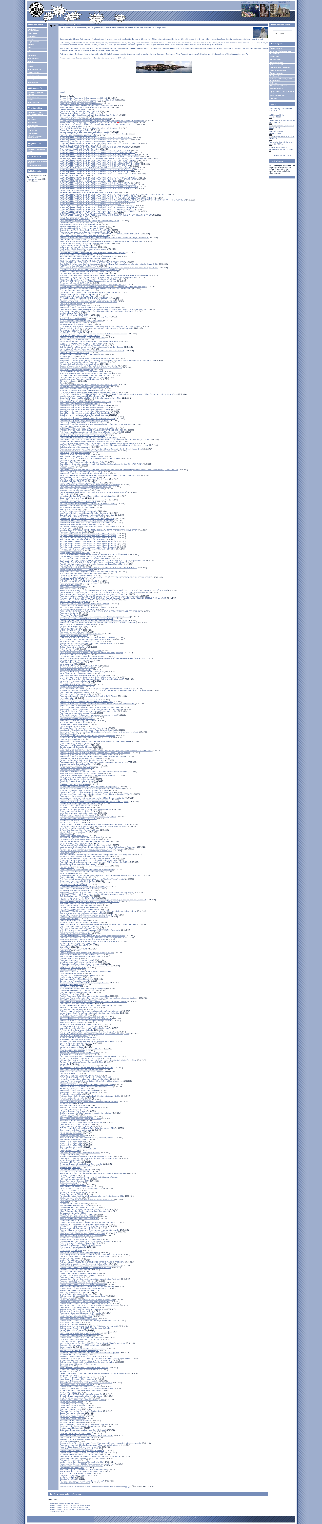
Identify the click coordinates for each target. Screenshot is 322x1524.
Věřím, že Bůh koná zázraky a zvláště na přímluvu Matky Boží (83, 1071)
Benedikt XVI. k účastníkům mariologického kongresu (79, 1351)
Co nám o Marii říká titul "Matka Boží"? (74, 877)
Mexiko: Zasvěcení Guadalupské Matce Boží (76, 768)
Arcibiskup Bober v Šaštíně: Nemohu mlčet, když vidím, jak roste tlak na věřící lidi (90, 1096)
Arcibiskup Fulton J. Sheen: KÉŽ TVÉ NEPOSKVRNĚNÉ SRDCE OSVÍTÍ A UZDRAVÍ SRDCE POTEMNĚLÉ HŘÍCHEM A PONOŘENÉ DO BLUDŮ (114, 590)
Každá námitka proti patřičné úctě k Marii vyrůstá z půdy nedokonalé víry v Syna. (89, 221)
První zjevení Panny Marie (69, 994)
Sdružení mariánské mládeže (70, 1198)
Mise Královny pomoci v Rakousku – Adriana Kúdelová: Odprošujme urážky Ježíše (90, 1254)
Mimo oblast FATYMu (35, 69)
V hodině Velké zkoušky (68, 1083)
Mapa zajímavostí (33, 58)
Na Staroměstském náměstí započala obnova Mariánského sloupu (84, 917)
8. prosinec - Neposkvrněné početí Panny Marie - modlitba (81, 1164)
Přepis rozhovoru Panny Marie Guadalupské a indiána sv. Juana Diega (85, 402)
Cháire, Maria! (65, 947)
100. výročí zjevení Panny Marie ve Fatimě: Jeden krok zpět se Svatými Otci (88, 1032)
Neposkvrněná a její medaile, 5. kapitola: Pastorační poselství (82, 407)
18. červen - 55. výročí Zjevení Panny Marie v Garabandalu (81, 1122)
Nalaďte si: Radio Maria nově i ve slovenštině (76, 1043)
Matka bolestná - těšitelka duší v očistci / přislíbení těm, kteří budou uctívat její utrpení (91, 653)
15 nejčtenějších (33, 82)
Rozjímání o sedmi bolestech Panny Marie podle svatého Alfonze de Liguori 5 (88, 538)
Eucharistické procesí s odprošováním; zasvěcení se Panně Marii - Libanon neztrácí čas (92, 798)
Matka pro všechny (67, 528)
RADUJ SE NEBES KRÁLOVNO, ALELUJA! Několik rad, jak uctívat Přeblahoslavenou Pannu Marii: (96, 688)
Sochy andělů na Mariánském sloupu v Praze (76, 507)
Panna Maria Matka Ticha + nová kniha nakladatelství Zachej (82, 462)
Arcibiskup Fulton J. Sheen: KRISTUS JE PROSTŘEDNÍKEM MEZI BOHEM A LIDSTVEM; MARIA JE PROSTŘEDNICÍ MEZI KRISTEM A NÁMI (113, 598)
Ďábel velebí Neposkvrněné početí (72, 400)
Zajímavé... (31, 66)
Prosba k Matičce (66, 468)
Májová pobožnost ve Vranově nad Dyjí (74, 832)
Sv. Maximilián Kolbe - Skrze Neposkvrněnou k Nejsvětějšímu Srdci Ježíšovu (88, 115)
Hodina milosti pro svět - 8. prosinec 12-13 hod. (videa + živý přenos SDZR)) (87, 519)
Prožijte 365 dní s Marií (68, 649)
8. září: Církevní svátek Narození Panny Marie (77, 668)
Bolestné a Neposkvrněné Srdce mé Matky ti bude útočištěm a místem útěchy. (88, 366)
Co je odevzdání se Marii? (69, 739)
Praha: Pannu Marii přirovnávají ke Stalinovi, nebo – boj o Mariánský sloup (87, 1287)
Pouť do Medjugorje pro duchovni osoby (74, 453)
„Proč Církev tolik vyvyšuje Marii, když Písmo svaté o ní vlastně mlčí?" (86, 1383)
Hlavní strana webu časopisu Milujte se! (37, 162)
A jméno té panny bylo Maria (70, 1168)
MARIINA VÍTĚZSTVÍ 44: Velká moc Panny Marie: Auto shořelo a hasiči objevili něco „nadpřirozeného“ (97, 704)
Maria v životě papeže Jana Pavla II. (73, 836)
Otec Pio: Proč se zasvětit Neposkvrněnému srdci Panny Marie (83, 556)
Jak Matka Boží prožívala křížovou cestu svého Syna (79, 364)
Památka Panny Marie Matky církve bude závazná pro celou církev (84, 996)
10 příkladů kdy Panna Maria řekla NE (73, 949)
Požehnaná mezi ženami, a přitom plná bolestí (77, 719)
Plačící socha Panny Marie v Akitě (72, 1422)
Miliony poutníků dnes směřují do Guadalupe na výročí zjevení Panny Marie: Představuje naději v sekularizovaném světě (104, 275)
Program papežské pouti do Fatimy (72, 1051)
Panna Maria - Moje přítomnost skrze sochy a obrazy (79, 404)
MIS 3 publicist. (33, 125)
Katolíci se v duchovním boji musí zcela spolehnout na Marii (82, 913)
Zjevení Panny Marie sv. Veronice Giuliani (75, 130)
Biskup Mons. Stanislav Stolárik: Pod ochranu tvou (78, 1000)
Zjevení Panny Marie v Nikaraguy (72, 1413)
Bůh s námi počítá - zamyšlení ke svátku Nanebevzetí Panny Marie (84, 107)
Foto (29, 50)
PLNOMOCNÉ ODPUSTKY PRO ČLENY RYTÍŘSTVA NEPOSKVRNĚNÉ (86, 619)
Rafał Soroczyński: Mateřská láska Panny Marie (77, 624)
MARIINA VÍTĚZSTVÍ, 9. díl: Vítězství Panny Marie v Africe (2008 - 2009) (87, 1085)
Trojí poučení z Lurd (67, 698)
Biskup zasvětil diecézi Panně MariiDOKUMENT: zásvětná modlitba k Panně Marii (77, 1214)
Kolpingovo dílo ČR (276, 88)
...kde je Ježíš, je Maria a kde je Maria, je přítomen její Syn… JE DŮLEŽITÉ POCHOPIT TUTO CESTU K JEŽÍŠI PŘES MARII (106, 577)
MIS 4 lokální (32, 128)
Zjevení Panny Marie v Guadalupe (72, 1417)
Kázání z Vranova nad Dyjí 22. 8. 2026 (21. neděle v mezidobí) (71, 1505)
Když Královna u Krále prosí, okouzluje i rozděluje (78, 102)
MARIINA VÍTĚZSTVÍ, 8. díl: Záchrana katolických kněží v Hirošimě (85, 119)
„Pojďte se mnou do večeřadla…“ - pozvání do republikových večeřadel (85, 1113)
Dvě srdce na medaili (67, 460)
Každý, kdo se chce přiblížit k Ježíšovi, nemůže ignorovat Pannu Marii (85, 487)
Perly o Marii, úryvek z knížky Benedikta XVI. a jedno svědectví (83, 1470)
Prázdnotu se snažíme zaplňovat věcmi (74, 785)
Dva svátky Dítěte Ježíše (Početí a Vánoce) (76, 1434)
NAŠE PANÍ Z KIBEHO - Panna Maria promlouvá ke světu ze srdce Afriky (87, 1200)
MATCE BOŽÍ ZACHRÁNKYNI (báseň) (74, 1036)
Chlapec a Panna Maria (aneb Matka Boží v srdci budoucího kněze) (84, 800)
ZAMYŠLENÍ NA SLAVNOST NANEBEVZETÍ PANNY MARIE (82, 436)
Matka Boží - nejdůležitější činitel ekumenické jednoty (79, 260)
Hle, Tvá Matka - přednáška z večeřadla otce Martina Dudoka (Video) (85, 966)
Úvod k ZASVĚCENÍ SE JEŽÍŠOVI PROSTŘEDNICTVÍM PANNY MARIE (87, 792)
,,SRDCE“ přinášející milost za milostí (74, 239)
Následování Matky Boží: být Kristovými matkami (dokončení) (82, 226)
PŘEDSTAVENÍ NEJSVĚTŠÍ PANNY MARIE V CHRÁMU (81, 651)
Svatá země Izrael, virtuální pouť (280, 67)
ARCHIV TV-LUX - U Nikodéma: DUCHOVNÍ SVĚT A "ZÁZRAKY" (84, 1226)
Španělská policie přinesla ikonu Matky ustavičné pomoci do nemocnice (86, 851)
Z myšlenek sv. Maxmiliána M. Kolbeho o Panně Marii (79, 111)
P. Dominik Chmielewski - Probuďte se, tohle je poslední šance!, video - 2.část (88, 711)
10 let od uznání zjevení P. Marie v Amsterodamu (78, 1273)
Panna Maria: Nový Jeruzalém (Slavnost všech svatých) (80, 1334)
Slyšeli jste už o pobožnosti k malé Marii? (75, 553)
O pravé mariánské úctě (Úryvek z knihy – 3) (76, 811)
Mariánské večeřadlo (67, 1477)
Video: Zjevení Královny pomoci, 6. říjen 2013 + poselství (81, 1236)
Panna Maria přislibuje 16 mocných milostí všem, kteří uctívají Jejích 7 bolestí (88, 696)
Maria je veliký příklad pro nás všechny (74, 636)
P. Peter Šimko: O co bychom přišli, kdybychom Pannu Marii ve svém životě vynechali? (92, 679)
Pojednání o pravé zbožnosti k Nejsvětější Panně (78, 1281)
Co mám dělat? (65, 951)
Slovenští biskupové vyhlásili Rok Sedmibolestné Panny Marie (82, 1224)
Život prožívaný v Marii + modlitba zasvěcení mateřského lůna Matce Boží (87, 515)
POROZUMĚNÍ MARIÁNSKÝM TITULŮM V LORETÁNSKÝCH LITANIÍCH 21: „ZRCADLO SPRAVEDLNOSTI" (100, 164)
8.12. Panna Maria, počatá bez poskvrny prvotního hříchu (81, 1471)
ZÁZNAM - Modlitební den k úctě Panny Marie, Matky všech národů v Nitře (87, 1128)
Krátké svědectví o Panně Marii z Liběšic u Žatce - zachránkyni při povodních (88, 438)
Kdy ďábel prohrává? (67, 1298)
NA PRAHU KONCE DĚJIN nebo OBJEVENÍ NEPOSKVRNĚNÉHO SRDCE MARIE (90, 458)
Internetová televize (276, 62)
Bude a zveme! (32, 33)
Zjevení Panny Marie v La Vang (71, 1404)
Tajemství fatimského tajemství (71, 1045)
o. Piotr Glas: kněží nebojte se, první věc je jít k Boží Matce (82, 573)
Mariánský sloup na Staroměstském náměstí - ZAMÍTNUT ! (81, 1024)
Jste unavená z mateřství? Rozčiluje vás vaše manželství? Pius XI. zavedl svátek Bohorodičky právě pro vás (100, 875)
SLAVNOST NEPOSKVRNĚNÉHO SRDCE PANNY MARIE (81, 343)
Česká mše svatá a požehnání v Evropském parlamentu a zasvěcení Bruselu (88, 1056)
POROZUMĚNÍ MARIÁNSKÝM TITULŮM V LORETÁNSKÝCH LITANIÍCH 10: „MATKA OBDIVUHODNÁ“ (98, 196)
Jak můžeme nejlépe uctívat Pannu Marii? (75, 890)
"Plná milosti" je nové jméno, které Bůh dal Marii (77, 881)
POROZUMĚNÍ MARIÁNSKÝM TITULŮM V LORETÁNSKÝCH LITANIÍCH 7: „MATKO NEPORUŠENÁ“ (97, 202)
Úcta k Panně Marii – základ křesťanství (74, 290)
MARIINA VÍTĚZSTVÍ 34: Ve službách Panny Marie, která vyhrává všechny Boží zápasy (92, 756)
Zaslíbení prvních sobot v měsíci (72, 251)
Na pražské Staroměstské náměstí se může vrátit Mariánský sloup (84, 1028)
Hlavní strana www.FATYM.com (33, 29)
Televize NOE (274, 56)
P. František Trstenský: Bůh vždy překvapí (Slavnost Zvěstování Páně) (86, 373)
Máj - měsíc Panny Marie (69, 987)
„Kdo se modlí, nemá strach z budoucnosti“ (76, 1130)
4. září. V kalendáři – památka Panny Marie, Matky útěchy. (81, 321)
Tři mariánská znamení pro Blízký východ (75, 1170)
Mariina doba (64, 1064)
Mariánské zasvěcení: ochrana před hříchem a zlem (79, 922)
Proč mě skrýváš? (66, 494)
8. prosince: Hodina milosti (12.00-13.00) (74, 283)
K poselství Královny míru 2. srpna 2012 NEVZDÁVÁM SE (81, 1356)
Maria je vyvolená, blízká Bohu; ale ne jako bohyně (78, 962)
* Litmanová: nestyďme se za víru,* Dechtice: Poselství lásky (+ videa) (73, 1110)
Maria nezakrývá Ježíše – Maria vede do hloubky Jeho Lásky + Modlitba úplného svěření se (93, 334)
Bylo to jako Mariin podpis (69, 426)
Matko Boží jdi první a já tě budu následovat (76, 805)
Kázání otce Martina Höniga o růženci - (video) (77, 781)
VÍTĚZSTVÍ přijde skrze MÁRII (71, 126)
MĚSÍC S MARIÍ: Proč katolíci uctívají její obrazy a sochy (81, 472)
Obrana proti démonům (68, 1221)
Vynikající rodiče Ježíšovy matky (72, 1098)
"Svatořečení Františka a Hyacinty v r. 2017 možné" (79, 1066)
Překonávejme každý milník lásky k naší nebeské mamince (81, 456)
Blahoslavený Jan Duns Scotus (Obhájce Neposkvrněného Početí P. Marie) (87, 526)
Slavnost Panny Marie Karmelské (72, 339)
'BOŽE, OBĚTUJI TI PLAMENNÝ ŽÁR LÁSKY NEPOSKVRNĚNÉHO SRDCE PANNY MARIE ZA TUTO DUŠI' (100, 611)
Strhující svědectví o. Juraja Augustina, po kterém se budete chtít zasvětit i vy (88, 572)
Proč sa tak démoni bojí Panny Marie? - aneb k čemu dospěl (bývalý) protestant (89, 1102)
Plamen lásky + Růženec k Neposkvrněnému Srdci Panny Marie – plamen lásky (89, 341)
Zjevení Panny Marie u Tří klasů (71, 1194)
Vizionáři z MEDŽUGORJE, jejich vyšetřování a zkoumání (81, 1394)
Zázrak (62, 383)
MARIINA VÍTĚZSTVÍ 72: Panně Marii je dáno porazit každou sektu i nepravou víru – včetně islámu (96, 424)
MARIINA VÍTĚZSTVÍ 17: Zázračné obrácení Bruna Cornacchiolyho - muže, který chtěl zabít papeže (96, 892)
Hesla (29, 53)
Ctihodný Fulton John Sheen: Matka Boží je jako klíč (79, 294)
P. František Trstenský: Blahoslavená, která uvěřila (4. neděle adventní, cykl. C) (89, 392)
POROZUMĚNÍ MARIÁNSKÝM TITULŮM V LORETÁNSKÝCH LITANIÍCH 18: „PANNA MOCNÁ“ (95, 172)
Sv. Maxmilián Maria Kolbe (69, 330)
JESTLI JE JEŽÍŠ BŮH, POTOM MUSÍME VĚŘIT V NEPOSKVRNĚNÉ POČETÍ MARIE (92, 262)
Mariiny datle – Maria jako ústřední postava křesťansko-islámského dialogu (87, 915)
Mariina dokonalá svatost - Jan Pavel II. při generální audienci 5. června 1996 (78, 1376)
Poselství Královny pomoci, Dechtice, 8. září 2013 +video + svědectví (85, 1241)
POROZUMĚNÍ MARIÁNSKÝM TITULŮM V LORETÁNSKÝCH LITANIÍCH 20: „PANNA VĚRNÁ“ (95, 166)
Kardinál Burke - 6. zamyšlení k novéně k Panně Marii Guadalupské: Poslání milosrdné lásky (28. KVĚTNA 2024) (101, 464)
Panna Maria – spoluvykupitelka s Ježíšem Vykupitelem (80, 1070)
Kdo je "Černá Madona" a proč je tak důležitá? (76, 1117)
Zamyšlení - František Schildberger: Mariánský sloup (79, 907)
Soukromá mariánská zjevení (70, 1409)
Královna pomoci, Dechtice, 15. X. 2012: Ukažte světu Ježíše (82, 1337)
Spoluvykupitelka (66, 1347)
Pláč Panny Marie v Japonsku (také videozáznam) (78, 928)
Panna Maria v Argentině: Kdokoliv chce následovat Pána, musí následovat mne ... (90, 1445)
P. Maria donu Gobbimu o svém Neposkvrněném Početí (80, 700)
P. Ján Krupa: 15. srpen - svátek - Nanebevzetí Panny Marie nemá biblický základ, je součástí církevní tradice (100, 326)
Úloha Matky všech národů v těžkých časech (76, 779)
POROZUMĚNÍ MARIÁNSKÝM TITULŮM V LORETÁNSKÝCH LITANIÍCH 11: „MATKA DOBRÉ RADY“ (97, 189)
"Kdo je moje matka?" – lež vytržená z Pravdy (76, 255)
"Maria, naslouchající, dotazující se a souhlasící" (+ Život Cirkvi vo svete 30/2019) (90, 902)
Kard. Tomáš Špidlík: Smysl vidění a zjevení (76, 1385)
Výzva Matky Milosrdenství (70, 1271)
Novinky (30, 117)
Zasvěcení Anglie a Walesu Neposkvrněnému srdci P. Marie (81, 1062)
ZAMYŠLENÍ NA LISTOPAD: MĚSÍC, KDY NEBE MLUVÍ (81, 422)
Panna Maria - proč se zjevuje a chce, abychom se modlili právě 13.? (85, 232)
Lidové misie (32, 55)
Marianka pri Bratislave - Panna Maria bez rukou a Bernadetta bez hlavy (86, 1005)
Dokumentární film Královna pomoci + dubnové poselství (80, 1426)
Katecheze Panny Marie (68, 509)
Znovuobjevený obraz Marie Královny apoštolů (76, 222)
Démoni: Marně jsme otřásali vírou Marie (74, 692)
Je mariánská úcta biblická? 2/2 (71, 822)
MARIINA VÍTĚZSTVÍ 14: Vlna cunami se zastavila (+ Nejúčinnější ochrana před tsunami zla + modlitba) (98, 911)
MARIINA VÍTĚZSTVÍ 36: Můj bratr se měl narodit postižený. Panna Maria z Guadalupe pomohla (95, 753)
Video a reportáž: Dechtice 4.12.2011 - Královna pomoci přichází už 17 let (86, 1464)
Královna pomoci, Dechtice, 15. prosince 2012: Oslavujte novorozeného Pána (88, 1321)
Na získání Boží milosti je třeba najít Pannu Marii (78, 477)
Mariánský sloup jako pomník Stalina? (74, 1192)
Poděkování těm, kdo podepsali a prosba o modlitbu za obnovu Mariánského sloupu (90, 1011)
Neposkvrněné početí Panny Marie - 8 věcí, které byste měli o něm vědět (86, 522)
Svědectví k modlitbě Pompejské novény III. (76, 505)
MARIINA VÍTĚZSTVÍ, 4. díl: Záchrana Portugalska (79, 1092)
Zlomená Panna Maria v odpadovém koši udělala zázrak (80, 804)
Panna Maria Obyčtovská (69, 613)
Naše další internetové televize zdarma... (35, 136)
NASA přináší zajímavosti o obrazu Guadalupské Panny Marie (82, 939)
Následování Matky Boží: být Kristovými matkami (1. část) (81, 228)
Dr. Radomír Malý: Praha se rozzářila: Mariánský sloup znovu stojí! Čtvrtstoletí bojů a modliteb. (94, 824)
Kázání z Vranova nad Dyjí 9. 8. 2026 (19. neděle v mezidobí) (71, 1509)
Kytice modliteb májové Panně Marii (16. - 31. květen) (79, 149)
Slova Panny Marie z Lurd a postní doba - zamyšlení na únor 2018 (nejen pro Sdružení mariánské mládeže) (99, 998)
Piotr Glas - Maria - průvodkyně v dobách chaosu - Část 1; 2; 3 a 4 (84, 479)
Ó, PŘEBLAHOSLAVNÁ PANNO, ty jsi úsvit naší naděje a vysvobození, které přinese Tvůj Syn (95, 617)
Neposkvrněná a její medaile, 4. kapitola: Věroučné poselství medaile (85, 409)
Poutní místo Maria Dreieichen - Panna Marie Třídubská (80, 955)
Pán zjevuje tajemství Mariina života (73, 968)
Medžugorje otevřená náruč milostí (72, 1136)
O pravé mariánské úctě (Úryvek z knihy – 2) (76, 743)
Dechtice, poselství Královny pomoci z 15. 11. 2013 (78, 1228)
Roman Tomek (68, 1486)
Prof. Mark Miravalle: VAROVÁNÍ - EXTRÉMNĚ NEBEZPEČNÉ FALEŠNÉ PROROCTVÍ (92, 1262)
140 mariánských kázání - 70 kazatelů (74, 1204)
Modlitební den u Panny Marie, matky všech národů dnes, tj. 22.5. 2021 (86, 738)
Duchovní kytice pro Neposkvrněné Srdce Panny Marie (80, 839)
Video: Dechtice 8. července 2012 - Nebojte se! (77, 1379)
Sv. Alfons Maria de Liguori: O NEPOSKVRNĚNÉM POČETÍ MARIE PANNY (88, 504)
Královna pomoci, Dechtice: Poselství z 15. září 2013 (79, 1239)
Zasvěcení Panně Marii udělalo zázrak (74, 981)
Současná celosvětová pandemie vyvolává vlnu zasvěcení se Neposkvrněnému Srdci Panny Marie (96, 855)
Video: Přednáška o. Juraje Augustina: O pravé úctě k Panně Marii (84, 1424)
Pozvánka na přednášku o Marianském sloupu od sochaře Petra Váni (85, 375)
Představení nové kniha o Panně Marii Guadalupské (79, 1075)
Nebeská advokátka (67, 868)
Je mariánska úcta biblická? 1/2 (71, 821)
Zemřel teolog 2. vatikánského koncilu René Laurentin (79, 1026)
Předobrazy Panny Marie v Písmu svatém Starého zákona (81, 1411)
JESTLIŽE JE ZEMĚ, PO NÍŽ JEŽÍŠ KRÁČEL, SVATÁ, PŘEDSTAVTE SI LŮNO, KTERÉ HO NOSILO (98, 124)
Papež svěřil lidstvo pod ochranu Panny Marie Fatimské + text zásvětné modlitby (89, 1230)
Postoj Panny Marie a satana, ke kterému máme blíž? (79, 926)
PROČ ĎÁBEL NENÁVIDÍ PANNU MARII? (75, 673)
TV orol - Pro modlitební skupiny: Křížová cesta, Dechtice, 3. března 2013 (87, 1300)
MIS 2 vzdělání (32, 122)
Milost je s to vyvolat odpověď (71, 1324)
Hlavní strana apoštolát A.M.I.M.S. (35, 93)
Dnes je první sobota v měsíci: (71, 304)
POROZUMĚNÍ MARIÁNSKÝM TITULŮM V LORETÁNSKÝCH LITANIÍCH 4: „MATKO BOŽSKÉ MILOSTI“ (98, 211)
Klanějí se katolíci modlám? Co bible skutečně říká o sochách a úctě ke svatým (89, 192)
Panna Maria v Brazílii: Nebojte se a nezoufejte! (77, 1307)
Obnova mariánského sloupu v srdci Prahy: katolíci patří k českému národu (87, 860)
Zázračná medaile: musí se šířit (71, 645)
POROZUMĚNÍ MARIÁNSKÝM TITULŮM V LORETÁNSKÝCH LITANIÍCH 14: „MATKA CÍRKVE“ (95, 183)
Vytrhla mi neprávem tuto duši (71, 985)
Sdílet (62, 92)
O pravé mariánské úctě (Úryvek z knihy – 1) (76, 605)
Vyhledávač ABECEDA (277, 95)
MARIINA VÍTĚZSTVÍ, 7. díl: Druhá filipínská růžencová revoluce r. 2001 (86, 1087)
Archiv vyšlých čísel (34, 165)
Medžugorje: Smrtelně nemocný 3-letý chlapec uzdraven (80, 1454)
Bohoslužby (32, 36)
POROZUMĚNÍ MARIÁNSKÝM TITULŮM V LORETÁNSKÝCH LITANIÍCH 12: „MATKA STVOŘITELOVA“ (98, 187)
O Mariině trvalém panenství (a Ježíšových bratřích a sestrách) (83, 887)
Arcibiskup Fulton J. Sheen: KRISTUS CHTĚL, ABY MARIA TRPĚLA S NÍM (87, 549)
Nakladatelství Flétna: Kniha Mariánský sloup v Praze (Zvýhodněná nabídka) (88, 730)
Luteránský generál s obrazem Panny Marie (75, 764)
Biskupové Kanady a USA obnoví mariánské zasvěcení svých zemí (84, 841)
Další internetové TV (276, 65)
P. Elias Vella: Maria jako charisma (73, 722)
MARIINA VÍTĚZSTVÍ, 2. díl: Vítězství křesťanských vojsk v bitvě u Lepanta (88, 307)
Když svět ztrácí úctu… (68, 381)
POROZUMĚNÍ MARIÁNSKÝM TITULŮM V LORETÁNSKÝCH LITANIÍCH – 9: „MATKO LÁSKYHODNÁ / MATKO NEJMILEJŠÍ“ (106, 198)
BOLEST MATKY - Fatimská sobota (73, 319)
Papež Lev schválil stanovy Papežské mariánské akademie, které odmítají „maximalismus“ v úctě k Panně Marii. (101, 241)
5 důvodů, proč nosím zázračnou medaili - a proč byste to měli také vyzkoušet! (88, 787)
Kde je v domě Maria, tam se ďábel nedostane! (77, 1004)
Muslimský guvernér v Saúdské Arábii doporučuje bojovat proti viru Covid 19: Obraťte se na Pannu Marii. (98, 847)
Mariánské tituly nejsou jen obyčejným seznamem (78, 145)
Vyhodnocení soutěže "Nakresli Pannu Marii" (76, 1166)
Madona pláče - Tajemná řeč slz (71, 1237)
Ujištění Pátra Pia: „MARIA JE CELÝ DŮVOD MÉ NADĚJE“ (81, 372)
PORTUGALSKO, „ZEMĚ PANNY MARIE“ (75, 1054)
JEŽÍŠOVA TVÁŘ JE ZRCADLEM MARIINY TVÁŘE (79, 266)
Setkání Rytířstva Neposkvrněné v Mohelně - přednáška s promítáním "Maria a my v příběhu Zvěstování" (98, 924)
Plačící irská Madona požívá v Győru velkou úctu (78, 609)
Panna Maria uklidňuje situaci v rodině (73, 322)
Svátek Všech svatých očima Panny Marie (75, 306)
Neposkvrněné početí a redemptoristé (73, 885)
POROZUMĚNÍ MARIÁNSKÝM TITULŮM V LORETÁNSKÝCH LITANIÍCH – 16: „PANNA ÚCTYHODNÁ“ (98, 177)
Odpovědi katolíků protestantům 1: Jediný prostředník (79, 1381)
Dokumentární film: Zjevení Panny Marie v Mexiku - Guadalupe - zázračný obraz (89, 279)
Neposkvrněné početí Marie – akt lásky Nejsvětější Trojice (81, 524)
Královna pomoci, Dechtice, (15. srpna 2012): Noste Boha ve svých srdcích (87, 1362)
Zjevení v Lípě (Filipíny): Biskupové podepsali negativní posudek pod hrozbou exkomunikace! (94, 1373)
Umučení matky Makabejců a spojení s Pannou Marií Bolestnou (83, 362)
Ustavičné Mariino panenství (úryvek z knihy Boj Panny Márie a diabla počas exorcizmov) (92, 936)
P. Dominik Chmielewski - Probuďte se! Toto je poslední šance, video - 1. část (88, 715)
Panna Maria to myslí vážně (70, 1277)
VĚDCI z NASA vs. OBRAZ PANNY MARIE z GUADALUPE (82, 517)
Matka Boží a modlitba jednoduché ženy (74, 828)
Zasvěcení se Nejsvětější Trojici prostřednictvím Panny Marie (82, 760)
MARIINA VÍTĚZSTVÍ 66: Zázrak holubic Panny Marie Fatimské (83, 473)
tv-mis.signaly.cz (32, 178)
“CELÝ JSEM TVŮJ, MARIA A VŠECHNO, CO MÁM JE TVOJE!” (84, 607)
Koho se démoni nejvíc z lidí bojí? (72, 632)
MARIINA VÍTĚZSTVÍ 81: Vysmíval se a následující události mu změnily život (88, 302)
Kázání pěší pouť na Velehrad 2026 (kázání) (65, 1503)
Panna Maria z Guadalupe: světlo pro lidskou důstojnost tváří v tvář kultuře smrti (89, 1158)
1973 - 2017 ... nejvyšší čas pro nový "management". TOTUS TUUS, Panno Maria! (90, 930)
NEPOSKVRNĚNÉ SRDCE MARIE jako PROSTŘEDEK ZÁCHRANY (85, 558)
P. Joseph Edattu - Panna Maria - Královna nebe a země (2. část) (83, 98)
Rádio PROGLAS (275, 59)
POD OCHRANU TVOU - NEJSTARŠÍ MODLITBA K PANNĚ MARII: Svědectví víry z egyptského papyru (98, 168)
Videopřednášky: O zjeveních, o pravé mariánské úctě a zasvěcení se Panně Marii (90, 1279)
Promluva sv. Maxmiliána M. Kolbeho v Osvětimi (77, 113)
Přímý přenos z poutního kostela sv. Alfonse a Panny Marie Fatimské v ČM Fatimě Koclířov (93, 1002)
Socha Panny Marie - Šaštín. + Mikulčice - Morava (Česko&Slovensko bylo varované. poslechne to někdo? (99, 732)
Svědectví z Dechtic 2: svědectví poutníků (75, 1439)
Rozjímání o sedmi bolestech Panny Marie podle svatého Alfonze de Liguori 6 (88, 536)
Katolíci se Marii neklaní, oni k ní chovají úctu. (77, 1437)
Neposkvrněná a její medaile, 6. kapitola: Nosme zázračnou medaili (84, 406)
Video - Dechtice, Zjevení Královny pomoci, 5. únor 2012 (80, 1447)
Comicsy (30, 99)
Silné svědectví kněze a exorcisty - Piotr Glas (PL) (78, 819)
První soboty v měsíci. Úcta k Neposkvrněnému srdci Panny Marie (84, 317)
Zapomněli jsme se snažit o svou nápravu (75, 1270)
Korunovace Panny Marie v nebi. (72, 175)
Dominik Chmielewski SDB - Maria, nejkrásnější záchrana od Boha (84, 500)
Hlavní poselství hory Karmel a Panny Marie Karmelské (80, 336)
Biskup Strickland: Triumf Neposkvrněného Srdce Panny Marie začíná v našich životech (92, 351)
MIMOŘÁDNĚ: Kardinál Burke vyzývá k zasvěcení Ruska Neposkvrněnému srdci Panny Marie (94, 1034)
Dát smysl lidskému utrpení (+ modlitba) (74, 777)
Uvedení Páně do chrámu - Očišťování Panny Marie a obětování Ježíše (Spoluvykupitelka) (93, 253)
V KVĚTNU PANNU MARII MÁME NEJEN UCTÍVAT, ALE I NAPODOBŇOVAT (88, 600)
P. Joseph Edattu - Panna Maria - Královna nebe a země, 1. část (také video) (88, 100)
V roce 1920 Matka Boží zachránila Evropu (75, 670)
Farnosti (30, 39)
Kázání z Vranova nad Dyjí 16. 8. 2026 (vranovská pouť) (69, 1507)
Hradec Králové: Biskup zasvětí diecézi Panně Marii (79, 1217)
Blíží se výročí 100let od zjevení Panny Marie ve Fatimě (80, 1119)
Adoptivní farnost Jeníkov (278, 86)
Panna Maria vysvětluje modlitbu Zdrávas (75, 745)
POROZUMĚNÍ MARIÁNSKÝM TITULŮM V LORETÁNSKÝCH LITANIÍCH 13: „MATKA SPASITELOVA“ (98, 185)
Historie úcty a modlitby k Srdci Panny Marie (76, 575)
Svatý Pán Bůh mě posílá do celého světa (75, 1398)
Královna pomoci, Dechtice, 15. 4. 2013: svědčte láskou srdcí (82, 1285)
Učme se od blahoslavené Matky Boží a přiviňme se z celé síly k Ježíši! (86, 953)
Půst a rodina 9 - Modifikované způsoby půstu (76, 370)
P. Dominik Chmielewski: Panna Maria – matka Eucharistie (81, 390)
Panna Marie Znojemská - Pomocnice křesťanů (77, 960)
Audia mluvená (32, 133)
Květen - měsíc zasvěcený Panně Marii (74, 219)
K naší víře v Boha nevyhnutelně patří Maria (76, 1317)
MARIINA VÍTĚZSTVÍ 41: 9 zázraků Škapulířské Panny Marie (82, 338)
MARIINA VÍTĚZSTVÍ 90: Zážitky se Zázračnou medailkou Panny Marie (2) (87, 181)
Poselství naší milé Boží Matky (71, 1121)
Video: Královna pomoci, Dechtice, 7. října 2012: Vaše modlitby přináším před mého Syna (92, 1343)
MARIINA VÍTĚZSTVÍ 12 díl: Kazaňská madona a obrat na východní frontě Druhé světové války (95, 741)
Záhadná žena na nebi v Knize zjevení (74, 724)
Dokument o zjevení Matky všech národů (75, 843)
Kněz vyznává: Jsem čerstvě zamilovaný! (75, 1311)
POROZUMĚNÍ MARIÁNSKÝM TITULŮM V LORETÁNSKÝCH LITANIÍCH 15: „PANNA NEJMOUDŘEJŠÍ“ (98, 179)
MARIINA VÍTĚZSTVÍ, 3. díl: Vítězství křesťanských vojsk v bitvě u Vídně (87, 428)
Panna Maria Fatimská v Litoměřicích (73, 1022)
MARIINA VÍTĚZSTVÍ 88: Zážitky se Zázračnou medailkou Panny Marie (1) (87, 213)
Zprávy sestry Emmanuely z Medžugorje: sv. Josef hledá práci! (83, 1430)
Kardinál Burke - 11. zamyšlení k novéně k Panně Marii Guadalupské (85, 411)
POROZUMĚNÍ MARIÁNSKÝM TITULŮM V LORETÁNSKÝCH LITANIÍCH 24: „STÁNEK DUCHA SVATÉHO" (99, 156)
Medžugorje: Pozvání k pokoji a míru (73, 1354)
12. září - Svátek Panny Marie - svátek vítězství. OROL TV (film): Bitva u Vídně (77, 1250)
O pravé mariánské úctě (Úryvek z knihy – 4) (76, 1126)
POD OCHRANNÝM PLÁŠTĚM (71, 566)
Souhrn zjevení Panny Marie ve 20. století (75, 1483)
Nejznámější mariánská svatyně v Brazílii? (75, 1205)
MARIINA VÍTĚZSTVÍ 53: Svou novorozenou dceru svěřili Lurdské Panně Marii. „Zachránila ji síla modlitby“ (99, 622)
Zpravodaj (31, 44)
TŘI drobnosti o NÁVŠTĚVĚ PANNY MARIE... (77, 685)
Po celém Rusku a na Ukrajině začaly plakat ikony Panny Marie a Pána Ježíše (89, 941)
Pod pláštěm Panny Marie (69, 466)
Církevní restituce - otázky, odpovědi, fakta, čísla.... (282, 92)
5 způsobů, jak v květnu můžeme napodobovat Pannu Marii (81, 483)
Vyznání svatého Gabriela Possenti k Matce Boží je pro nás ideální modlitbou (88, 496)
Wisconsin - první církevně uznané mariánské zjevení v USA (82, 1481)
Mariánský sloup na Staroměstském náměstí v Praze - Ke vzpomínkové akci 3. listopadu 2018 (79, 944)
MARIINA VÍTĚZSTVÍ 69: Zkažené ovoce (75, 455)
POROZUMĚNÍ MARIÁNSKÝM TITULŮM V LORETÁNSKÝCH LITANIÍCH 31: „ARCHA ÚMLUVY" (96, 138)
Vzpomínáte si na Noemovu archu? (72, 117)
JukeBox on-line (275, 76)
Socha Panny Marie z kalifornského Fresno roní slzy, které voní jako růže (86, 1138)
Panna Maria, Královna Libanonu (71, 796)
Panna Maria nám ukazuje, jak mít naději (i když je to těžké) (82, 489)
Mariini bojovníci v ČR (68, 664)
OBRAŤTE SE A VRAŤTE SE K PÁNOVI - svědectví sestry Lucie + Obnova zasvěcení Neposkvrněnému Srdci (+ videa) (104, 445)
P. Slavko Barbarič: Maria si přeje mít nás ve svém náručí (81, 964)
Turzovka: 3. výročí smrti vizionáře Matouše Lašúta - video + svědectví (86, 1256)
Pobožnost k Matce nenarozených (72, 532)
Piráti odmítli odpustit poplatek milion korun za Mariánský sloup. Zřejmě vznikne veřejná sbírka (94, 862)
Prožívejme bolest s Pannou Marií (72, 662)
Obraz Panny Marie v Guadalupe (72, 1341)
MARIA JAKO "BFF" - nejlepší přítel (73, 705)
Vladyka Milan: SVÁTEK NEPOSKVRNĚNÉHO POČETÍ (80, 641)
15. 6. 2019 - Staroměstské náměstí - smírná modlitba (79, 909)
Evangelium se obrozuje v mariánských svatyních (78, 1432)
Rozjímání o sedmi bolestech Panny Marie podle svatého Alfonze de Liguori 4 (88, 541)
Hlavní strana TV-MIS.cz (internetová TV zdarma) (36, 113)
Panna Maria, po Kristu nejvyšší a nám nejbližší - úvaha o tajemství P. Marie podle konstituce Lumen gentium (100, 596)
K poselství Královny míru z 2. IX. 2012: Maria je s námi (80, 1345)
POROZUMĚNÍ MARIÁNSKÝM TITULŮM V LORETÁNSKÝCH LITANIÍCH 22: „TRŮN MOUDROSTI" (96, 162)
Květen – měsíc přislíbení (69, 919)
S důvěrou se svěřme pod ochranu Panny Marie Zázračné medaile (84, 415)
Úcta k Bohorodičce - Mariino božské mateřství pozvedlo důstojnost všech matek (89, 707)
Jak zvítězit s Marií (67, 1104)
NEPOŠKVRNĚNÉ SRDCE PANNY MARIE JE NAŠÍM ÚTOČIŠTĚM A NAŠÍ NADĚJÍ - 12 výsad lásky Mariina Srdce (102, 560)
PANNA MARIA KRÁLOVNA (70, 726)
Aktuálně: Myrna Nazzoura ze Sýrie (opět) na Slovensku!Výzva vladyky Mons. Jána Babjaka (80, 1246)
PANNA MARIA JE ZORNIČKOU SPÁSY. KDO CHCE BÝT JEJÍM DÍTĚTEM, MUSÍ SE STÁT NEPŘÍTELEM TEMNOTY (104, 592)
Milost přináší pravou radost (70, 1322)
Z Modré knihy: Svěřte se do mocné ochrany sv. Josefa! (80, 758)
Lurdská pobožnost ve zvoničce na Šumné (75, 245)
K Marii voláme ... (66, 834)
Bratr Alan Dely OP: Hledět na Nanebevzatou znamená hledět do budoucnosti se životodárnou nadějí (96, 328)
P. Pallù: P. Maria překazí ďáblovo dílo (74, 1015)
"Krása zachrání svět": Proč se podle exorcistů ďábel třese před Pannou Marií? (88, 451)
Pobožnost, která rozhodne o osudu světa (75, 490)
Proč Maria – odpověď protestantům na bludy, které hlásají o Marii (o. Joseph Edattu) (91, 432)
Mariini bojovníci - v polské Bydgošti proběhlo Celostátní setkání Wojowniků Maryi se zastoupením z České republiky (102, 658)
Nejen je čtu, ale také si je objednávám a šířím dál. (278, 148)
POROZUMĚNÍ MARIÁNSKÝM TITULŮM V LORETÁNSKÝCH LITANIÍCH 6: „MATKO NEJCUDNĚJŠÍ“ (97, 207)
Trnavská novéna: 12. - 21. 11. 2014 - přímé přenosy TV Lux (82, 1188)
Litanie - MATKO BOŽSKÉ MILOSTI (73, 1185)
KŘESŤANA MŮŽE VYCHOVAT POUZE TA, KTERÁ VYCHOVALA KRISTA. (87, 638)
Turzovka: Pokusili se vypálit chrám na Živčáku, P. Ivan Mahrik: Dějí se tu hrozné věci (91, 1081)
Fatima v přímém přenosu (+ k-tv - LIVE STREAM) (78, 898)
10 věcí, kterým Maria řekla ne (71, 977)
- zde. (118, 58)
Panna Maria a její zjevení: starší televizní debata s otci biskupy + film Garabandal (90, 1456)
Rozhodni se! (64, 1371)
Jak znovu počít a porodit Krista (71, 1009)
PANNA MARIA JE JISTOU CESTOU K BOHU (77, 570)
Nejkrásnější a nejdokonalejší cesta (73, 1139)
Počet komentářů (106, 1486)
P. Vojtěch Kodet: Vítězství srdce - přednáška (76, 1030)
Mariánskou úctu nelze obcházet (71, 1047)
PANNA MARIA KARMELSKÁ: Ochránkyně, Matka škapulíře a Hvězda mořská (89, 128)
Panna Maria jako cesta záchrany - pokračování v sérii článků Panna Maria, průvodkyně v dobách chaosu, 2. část (101, 449)
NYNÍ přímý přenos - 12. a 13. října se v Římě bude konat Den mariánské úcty (88, 1232)
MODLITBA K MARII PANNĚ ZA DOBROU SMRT (78, 502)
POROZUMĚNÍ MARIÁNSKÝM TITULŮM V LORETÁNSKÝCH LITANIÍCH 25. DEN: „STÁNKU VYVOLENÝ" (99, 155)
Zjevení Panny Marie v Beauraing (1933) (74, 1181)
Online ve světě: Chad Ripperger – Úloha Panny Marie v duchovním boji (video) (88, 385)
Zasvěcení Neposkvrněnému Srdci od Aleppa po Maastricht (81, 1049)
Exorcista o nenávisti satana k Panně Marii (75, 992)
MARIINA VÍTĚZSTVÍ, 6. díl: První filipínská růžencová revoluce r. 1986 (86, 702)
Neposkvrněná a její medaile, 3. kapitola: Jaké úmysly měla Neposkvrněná (87, 417)
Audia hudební (32, 130)
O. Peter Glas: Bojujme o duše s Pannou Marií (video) (79, 830)
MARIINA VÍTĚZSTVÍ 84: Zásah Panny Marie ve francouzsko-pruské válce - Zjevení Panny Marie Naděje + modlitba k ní (104, 238)
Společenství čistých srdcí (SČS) (280, 51)
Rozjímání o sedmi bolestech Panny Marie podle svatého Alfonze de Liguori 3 (88, 543)
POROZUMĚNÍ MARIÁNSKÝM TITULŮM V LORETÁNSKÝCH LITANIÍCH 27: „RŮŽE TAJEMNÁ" (95, 151)
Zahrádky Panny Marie (68, 970)
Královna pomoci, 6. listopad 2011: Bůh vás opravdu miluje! (81, 1466)
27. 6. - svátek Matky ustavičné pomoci (74, 1171)
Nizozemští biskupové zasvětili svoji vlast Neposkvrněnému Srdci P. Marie (87, 1041)
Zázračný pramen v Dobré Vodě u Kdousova (76, 747)
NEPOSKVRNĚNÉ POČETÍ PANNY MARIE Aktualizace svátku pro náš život (88, 281)
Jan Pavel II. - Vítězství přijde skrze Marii (75, 807)
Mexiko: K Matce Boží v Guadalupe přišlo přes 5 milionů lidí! (82, 1462)
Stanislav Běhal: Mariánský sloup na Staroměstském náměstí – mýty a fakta (88, 817)
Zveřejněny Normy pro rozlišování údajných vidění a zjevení (82, 1396)
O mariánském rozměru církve (71, 1094)
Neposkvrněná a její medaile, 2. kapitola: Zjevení (77, 296)
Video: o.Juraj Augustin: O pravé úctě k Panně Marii (79, 1219)
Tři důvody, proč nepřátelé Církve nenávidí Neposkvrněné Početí (83, 273)
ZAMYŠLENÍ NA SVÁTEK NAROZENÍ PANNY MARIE (80, 666)
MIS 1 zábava (32, 119)
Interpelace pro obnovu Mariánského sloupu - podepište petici (82, 1017)
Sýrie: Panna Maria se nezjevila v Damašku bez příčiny (80, 1253)
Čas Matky (64, 1202)
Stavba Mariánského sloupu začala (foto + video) (77, 864)
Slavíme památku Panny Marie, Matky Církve (76, 979)
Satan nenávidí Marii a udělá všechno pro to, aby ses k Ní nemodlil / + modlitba (89, 256)
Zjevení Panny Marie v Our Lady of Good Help (76, 1407)
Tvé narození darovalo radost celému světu (75, 1100)
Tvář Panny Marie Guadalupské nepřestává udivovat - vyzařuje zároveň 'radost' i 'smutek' (92, 879)
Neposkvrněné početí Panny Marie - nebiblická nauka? (79, 379)
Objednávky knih (33, 102)
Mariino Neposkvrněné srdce (70, 1160)
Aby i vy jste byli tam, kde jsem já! (72, 1105)
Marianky (30, 61)
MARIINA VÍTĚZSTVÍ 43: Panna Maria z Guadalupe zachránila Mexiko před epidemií (91, 709)
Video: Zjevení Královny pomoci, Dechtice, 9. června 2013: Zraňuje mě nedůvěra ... (90, 1266)
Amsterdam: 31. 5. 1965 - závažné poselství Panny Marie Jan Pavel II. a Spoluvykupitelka (93, 1173)
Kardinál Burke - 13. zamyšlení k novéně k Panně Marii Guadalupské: (85, 413)
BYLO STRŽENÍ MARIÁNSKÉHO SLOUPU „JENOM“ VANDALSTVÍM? (86, 1019)
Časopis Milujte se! (276, 48)
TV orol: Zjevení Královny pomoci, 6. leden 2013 (77, 1315)
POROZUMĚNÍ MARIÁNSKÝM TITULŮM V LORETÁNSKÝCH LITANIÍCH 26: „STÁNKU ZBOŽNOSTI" (97, 153)
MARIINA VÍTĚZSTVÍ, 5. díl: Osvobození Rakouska (79, 1090)
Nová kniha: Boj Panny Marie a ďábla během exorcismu (80, 1153)
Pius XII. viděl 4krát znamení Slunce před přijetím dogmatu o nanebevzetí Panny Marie (91, 564)
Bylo (29, 47)
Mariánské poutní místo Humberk (72, 687)
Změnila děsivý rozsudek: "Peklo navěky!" (75, 896)
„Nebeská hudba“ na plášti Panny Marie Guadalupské (79, 766)
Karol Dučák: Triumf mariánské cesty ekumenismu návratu (81, 871)
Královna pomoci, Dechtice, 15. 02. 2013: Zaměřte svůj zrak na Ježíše (85, 1304)
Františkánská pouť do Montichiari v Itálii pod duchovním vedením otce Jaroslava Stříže (92, 1196)
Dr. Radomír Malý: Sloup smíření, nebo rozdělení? (78, 815)
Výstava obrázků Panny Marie (71, 1162)
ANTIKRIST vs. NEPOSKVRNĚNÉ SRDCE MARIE (78, 581)
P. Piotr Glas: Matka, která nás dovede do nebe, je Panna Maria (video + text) (88, 677)
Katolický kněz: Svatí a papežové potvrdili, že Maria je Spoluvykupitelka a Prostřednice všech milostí (97, 206)
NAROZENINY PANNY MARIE (71, 332)
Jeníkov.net (273, 83)
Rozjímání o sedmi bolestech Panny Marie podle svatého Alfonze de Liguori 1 (88, 547)
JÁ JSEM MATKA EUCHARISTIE (72, 579)
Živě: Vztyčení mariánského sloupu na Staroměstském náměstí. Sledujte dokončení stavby (93, 826)
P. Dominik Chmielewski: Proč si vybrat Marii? (76, 749)
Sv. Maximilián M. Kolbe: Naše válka (73, 626)
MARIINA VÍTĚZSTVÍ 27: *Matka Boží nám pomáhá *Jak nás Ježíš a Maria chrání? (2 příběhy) (94, 802)
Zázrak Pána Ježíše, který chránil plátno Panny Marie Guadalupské (84, 387)
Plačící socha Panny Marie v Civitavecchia (75, 1420)
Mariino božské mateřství (69, 873)
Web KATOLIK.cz (275, 54)
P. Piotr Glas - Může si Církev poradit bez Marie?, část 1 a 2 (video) (84, 604)
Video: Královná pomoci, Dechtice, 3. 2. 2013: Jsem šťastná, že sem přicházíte (89, 1305)
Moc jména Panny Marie (68, 313)
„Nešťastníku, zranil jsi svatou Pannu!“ (74, 647)
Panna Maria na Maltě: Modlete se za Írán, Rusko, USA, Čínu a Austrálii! (86, 1436)
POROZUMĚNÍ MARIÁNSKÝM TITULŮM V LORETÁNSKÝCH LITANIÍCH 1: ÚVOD (90, 204)
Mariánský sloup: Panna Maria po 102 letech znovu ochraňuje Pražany (85, 809)
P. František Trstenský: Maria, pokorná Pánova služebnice (81, 883)
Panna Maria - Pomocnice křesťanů (73, 587)
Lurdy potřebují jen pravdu (69, 1154)
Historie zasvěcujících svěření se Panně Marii (76, 190)
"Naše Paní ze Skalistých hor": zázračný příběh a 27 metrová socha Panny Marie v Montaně (93, 772)
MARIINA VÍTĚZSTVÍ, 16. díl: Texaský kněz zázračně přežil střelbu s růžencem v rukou (92, 894)
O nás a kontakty (33, 75)
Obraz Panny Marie (67, 853)
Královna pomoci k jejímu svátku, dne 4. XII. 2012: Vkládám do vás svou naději (89, 1326)
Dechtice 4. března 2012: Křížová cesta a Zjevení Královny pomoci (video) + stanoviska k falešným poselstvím (100, 1443)
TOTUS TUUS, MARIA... (69, 1190)
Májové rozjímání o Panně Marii (71, 1132)
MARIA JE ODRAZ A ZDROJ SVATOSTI (74, 353)
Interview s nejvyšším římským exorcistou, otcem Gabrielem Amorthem (86, 1156)
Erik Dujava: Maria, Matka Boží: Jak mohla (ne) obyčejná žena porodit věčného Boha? (91, 788)
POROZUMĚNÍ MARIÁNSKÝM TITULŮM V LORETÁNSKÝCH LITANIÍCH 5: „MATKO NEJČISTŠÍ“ (96, 209)
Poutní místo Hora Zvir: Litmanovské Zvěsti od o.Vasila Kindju (82, 1234)
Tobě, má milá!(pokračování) (70, 1460)
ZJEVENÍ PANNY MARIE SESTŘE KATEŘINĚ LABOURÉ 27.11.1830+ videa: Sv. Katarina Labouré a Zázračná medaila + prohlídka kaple (85, 1078)
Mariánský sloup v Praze (69, 1258)
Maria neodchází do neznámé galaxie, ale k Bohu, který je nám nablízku (86, 1360)
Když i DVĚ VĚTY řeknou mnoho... (73, 683)
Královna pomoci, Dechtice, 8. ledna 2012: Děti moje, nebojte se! (83, 1453)
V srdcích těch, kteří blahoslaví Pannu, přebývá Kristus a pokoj (83, 249)
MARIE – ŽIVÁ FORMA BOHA (71, 630)
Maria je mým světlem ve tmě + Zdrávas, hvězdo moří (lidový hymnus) (86, 434)
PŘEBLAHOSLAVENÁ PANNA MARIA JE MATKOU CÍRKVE (82, 345)
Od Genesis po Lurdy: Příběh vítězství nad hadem (78, 136)
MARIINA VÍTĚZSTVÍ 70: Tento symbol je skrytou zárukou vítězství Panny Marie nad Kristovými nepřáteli (98, 277)
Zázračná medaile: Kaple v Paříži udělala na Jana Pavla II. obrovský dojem (87, 300)
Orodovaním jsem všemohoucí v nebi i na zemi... (78, 990)
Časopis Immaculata (276, 73)
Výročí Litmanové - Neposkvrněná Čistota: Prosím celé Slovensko (84, 1368)
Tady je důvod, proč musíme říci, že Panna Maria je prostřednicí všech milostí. (88, 292)
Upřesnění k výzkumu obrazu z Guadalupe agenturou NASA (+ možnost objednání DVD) (92, 938)
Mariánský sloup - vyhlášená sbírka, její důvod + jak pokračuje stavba (85, 856)
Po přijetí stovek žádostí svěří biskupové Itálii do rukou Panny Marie (85, 845)
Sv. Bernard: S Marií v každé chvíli (73, 1088)
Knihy (29, 64)
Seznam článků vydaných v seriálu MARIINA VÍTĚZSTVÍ (81, 838)
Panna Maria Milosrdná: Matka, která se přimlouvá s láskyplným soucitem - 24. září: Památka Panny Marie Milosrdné (103, 309)
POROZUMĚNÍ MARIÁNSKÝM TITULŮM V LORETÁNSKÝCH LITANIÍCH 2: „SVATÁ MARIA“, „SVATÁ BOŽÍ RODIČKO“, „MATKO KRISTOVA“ (112, 194)
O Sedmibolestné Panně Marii (71, 551)
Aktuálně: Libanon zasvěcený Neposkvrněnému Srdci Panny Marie (84, 1264)
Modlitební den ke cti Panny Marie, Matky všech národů (80, 1390)
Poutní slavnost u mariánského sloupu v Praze (77, 713)
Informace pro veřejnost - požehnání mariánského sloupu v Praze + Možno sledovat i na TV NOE (95, 794)
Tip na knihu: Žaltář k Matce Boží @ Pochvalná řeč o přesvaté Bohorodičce (87, 736)
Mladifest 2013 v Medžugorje (70, 1260)
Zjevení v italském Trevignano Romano (74, 783)
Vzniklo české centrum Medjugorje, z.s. (74, 602)
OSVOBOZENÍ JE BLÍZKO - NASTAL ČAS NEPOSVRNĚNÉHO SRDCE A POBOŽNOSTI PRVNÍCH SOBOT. (100, 234)
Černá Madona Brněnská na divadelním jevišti (76, 1449)
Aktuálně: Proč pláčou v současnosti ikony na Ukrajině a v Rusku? (84, 1209)
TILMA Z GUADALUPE (68, 1073)
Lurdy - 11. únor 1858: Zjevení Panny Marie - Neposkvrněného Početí (85, 243)
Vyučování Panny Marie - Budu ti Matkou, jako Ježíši (79, 1107)
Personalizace (32, 80)
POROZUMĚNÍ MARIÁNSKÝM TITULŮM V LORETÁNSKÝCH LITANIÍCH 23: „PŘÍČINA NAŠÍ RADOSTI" (98, 160)
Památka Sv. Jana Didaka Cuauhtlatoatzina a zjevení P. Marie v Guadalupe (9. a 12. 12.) (92, 285)
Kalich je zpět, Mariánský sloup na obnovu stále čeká (79, 905)
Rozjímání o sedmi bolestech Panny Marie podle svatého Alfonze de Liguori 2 (88, 545)
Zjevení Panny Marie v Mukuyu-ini (72, 1405)
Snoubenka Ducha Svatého (70, 585)
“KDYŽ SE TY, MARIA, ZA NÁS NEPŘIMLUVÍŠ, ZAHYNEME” (82, 539)
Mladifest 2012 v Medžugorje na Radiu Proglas (77, 1336)
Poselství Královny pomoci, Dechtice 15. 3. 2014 (78, 1207)
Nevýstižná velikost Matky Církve (72, 1468)
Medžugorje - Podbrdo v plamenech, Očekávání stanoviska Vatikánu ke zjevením (89, 1353)
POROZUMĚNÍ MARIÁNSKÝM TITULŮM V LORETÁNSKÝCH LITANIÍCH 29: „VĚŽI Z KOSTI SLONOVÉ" (98, 143)
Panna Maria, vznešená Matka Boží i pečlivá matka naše (81, 389)
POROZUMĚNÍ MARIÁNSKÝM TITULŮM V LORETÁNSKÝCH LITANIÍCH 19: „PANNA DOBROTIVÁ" (97, 170)
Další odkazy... (274, 98)
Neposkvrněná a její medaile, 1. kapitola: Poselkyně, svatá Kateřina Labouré (87, 419)
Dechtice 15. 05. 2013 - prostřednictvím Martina (77, 1275)
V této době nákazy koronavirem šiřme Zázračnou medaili (81, 773)
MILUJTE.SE (284, 2)
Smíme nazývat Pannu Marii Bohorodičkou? (76, 934)
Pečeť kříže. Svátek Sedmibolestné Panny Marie (77, 1243)
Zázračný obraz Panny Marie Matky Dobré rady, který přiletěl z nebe (84, 983)
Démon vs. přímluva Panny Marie (72, 498)
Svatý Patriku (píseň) (57, 1511)
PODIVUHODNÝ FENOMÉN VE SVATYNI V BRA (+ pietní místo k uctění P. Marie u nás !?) (78, 1038)
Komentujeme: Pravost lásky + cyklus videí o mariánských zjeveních (85, 1302)
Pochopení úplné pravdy (68, 1175)
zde (40, 175)
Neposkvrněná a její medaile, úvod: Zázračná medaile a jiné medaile (84, 421)
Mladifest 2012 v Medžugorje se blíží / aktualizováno (79, 1370)
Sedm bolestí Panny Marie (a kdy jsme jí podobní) (78, 721)
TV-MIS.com (258, 2)
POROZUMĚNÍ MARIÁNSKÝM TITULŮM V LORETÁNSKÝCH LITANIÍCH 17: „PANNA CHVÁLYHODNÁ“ (98, 173)
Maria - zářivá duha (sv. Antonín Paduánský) (76, 1294)
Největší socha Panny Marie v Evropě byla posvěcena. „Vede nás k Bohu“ (87, 106)
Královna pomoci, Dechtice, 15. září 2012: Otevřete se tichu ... (83, 1349)
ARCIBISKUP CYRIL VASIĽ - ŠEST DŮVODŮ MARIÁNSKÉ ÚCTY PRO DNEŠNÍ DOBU (92, 430)
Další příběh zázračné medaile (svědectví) (75, 932)
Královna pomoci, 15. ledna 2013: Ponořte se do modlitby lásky (83, 1309)
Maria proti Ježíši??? (67, 356)
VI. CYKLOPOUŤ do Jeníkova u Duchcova (75, 1473)
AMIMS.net (245, 2)
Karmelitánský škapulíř (68, 734)
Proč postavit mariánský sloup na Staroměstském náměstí (81, 904)
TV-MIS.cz (271, 2)
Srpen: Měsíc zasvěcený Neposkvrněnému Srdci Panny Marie (82, 675)
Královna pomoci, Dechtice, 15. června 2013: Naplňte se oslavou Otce (85, 1268)
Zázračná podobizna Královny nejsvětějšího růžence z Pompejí (83, 377)
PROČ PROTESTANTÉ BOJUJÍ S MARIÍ (75, 315)
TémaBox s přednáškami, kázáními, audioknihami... (281, 79)
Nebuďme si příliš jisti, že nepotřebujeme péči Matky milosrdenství (84, 513)
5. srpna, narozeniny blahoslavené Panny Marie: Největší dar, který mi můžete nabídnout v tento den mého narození (102, 121)
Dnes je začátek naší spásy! (70, 1147)
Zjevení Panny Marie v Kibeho (71, 1402)
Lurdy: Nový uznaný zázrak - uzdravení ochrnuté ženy (79, 1339)
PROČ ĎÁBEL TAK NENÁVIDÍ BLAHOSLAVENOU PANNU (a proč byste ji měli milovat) (92, 562)
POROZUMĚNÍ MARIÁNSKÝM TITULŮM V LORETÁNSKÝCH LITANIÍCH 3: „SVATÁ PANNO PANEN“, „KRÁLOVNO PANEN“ (106, 215)
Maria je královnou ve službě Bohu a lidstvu (76, 324)
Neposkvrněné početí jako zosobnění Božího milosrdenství (81, 396)
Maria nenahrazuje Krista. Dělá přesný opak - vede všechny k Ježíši (85, 132)
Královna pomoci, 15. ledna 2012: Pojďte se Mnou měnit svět (82, 1451)
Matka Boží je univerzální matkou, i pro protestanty (78, 813)
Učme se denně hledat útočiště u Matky (74, 921)
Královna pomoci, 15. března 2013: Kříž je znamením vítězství (83, 1296)
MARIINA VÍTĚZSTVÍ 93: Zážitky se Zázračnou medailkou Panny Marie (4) (87, 141)
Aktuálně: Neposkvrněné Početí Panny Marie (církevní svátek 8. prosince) (87, 643)
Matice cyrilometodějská (278, 70)
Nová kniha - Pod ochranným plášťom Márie (76, 681)
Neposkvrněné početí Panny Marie (72, 770)
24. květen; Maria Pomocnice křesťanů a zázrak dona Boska (82, 355)
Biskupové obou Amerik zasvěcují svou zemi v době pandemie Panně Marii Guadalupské (92, 849)
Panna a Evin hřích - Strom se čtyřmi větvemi (76, 1187)
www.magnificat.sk (75, 58)
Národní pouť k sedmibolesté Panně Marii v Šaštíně (78, 888)
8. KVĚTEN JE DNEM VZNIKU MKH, (73, 481)
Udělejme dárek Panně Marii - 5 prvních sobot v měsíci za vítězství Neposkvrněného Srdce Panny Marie (98, 1060)
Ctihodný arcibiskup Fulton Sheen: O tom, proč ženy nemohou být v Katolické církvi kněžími (93, 621)
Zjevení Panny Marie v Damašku (72, 1415)
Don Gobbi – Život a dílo (68, 958)
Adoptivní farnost (33, 42)
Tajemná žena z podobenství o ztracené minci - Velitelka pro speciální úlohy (87, 775)
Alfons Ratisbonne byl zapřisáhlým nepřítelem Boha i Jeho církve (83, 1211)
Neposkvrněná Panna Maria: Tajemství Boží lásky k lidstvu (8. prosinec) (86, 521)
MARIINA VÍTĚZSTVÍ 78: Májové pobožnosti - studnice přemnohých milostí (87, 358)
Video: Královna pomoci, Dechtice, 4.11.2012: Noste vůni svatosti (84, 1332)
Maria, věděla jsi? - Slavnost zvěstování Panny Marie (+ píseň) (83, 988)
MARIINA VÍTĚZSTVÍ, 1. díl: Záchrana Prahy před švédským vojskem (86, 1021)
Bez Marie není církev (68, 1441)
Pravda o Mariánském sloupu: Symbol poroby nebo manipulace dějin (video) (87, 858)
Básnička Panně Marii (68, 1479)
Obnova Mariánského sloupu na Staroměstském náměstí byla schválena (86, 870)
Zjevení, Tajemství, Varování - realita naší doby (77, 717)
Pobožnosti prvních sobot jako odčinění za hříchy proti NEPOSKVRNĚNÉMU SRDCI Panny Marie (95, 289)
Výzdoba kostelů (33, 72)
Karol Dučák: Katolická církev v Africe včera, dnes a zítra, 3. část (84, 236)
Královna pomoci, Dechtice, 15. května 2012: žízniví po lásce (82, 1400)
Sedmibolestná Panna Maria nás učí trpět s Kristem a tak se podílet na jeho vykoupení (91, 347)
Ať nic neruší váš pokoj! (68, 1183)
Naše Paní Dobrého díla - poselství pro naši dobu (78, 1007)
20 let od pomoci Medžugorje (70, 1428)
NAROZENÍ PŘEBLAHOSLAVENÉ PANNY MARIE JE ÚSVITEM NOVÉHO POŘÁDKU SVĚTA (94, 555)
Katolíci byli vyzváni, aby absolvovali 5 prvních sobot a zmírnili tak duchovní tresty (90, 485)
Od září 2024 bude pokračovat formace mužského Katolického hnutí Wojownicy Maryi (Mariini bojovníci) (98, 443)
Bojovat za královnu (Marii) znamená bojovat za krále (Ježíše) (82, 672)
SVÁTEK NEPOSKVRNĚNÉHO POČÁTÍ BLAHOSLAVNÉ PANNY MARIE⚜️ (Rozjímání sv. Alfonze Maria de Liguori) (103, 287)
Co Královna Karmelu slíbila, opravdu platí (75, 447)
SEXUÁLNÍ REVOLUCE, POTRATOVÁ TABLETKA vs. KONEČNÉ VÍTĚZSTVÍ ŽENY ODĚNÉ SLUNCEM (98, 568)
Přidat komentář (119, 1486)
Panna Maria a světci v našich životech (74, 1124)
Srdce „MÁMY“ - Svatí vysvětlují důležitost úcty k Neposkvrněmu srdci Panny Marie (90, 398)
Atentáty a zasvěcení (67, 1115)
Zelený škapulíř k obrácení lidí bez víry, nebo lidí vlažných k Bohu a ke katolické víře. (91, 368)
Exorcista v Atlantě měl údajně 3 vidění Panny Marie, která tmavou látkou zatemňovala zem (93, 762)
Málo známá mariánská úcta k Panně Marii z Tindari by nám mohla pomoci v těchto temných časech (96, 311)
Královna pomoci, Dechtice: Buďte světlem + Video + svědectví (83, 1288)
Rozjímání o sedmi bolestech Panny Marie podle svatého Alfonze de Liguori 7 (88, 534)
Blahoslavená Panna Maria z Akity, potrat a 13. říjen (79, 1053)
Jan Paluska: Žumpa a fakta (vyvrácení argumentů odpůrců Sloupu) (84, 866)
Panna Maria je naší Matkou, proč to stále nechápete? (80, 583)
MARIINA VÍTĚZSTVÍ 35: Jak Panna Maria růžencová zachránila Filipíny (86, 755)
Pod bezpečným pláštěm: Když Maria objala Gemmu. (79, 224)
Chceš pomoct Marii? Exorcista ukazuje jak (75, 694)
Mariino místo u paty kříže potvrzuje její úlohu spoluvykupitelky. (83, 258)
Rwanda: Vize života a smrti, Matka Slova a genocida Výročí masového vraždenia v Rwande (79, 1291)
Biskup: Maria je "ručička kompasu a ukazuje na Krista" (80, 956)
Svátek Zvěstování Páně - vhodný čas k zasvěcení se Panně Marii (84, 230)
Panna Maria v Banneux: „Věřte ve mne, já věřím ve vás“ (80, 1313)
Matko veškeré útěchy (68, 1392)
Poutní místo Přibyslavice (69, 615)
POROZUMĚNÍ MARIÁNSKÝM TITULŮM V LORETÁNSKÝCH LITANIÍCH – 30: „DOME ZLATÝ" (95, 139)
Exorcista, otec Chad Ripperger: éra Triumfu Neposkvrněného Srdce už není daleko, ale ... (93, 134)
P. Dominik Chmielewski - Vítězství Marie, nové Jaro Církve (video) (84, 790)
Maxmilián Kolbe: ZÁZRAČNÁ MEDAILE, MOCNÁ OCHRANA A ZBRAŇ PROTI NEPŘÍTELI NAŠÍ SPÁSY (98, 530)
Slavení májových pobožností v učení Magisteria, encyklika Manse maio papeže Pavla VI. (93, 594)
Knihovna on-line (33, 97)
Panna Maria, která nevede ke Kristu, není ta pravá (78, 1319)
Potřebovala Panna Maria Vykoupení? (73, 1475)
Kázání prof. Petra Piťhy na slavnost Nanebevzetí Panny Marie (83, 728)
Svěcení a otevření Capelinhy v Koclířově (75, 660)
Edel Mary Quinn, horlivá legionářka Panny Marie (77, 975)
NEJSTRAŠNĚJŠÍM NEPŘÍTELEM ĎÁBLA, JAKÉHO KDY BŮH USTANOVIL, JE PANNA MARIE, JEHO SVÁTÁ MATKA (104, 690)
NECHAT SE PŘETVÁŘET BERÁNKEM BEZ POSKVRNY (81, 1058)
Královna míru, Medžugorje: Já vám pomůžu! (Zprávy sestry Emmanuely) (86, 1388)
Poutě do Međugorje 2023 (69, 628)
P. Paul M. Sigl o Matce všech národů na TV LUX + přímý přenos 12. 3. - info (78, 1150)
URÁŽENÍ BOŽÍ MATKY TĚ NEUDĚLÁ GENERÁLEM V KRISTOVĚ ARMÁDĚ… (89, 270)
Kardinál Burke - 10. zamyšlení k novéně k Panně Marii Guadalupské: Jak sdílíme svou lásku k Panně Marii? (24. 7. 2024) (104, 439)
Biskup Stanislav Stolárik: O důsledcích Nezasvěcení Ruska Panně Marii (86, 1068)
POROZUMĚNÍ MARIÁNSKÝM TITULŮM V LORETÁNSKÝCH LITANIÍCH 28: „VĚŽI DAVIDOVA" (95, 147)
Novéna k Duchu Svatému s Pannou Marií (75, 349)
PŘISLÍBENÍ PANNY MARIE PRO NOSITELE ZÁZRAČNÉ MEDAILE (85, 298)
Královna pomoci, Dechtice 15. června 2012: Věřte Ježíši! (81, 1387)
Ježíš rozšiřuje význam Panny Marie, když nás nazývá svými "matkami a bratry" (89, 441)
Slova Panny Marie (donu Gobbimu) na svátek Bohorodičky (81, 1458)
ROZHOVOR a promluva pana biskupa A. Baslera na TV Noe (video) (85, 272)
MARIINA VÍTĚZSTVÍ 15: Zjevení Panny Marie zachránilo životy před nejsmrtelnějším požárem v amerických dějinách (103, 900)
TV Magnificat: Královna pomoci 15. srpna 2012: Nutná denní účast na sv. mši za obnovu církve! (95, 1358)
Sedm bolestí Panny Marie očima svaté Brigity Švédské (80, 104)
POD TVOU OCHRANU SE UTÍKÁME (74, 655)
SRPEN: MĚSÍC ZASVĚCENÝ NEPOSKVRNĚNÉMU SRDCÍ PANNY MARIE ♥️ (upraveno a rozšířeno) (98, 123)
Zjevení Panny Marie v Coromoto (72, 1419)
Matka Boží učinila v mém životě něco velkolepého (78, 511)
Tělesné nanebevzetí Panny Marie (72, 109)
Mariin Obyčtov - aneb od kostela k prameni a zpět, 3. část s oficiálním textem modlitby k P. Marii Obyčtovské (100, 475)
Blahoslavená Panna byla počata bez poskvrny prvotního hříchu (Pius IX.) (87, 639)
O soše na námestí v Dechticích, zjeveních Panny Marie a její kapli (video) (87, 1222)
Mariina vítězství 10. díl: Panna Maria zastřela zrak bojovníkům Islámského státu (89, 1013)
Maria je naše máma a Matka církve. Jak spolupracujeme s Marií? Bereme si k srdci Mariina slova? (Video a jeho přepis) (104, 158)
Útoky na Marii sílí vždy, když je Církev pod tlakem (78, 247)
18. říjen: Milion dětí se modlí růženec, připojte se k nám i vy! (82, 656)
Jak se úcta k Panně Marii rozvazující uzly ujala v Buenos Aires (83, 1283)
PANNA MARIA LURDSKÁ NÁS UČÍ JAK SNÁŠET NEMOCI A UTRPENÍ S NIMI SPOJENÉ (93, 492)
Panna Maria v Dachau (68, 589)
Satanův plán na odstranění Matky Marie (74, 217)
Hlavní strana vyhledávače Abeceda (36, 150)
